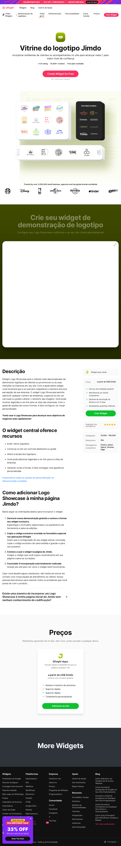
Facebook (53, 809)
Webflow (29, 786)
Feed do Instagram (10, 782)
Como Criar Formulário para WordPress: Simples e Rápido (106, 817)
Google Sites (31, 806)
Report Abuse (78, 786)
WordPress (30, 790)
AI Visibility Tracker (80, 797)
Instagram (53, 813)
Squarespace (31, 778)
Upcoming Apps (79, 827)
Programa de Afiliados (58, 790)
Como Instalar (86, 15)
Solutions (76, 801)
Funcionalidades (72, 14)
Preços (97, 14)
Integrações (77, 815)
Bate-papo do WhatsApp (13, 794)
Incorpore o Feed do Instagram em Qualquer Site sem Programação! (105, 798)
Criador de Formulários (12, 814)
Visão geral (42, 15)
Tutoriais (76, 811)
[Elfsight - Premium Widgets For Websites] (8, 7)
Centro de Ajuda (45, 8)
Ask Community (79, 782)
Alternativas (77, 819)
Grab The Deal (18, 839)
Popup (5, 798)
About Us (53, 782)
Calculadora (7, 806)
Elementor (30, 794)
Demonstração (55, 14)
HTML (28, 802)
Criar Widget (111, 15)
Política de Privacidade (48, 842)
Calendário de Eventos (12, 802)
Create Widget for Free (60, 73)
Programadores (55, 794)
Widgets (22, 8)
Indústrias (76, 823)
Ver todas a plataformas (37, 822)
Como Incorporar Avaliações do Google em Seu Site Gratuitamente (106, 789)
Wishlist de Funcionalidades (79, 806)
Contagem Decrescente (12, 786)
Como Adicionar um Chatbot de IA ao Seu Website (104, 780)
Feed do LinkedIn (9, 790)
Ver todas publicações (105, 824)
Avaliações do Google (11, 778)
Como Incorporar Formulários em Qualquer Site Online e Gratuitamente (106, 808)
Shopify (29, 798)
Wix (27, 782)
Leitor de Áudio (8, 810)
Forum (51, 805)
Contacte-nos (55, 778)
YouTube (52, 821)
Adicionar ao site (60, 706)
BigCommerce (32, 814)
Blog (32, 8)
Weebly (29, 810)
